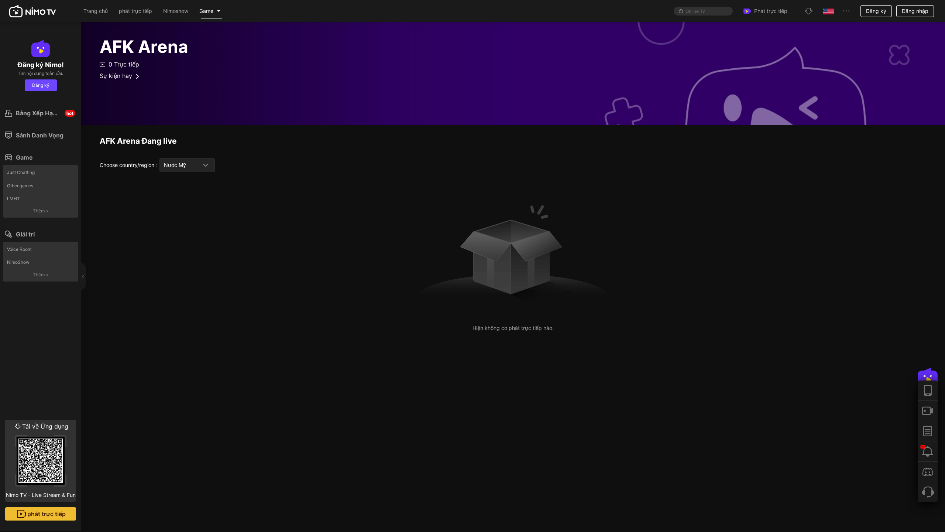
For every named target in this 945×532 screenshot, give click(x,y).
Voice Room (19, 249)
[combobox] (187, 165)
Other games (20, 185)
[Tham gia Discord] (928, 471)
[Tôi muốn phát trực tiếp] (928, 410)
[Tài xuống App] (928, 390)
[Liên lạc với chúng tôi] (928, 492)
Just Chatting (21, 172)
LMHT (13, 198)
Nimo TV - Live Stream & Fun (41, 460)
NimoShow (18, 262)
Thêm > (41, 211)
